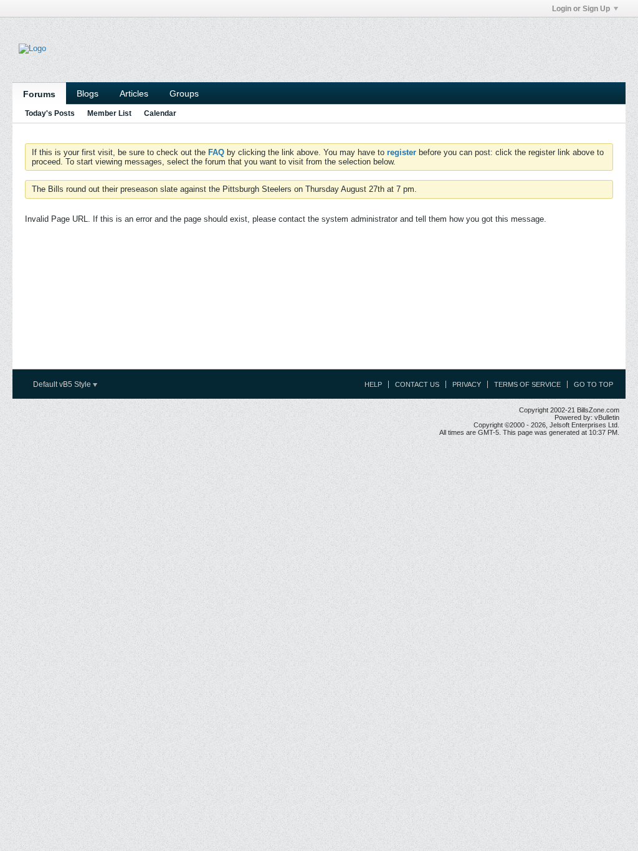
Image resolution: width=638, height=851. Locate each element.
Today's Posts (50, 113)
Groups (184, 93)
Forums (39, 94)
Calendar (160, 113)
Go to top (593, 384)
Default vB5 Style (63, 384)
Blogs (87, 93)
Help (373, 384)
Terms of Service (527, 384)
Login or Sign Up (581, 8)
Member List (109, 113)
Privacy (466, 384)
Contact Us (417, 384)
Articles (134, 93)
